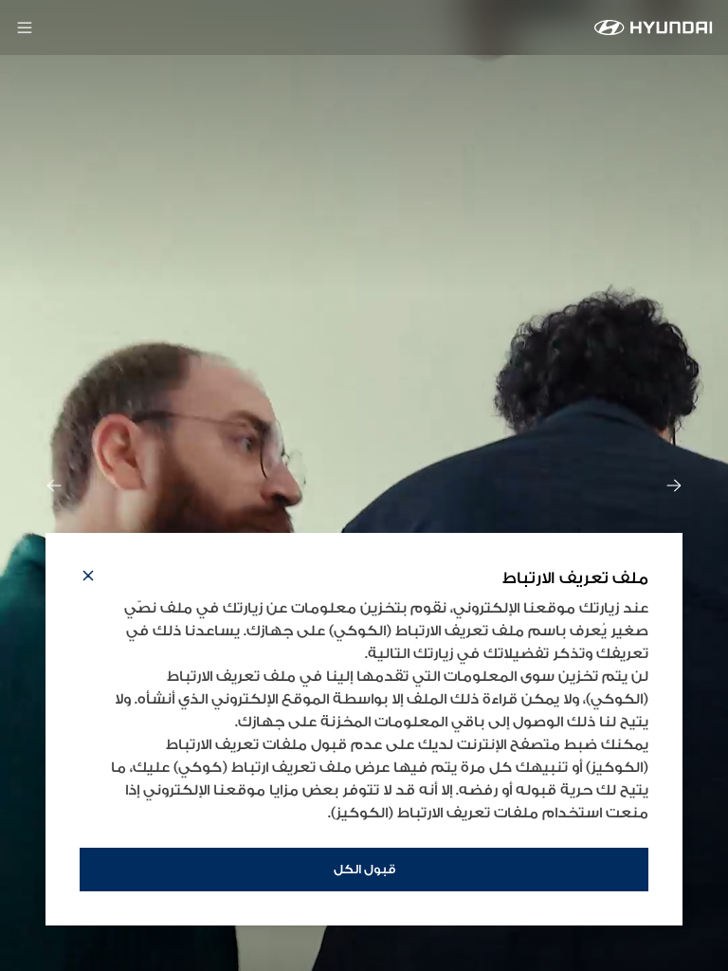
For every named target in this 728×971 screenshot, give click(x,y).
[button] (88, 578)
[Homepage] (653, 27)
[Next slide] (673, 485)
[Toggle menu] (24, 27)
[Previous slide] (54, 485)
